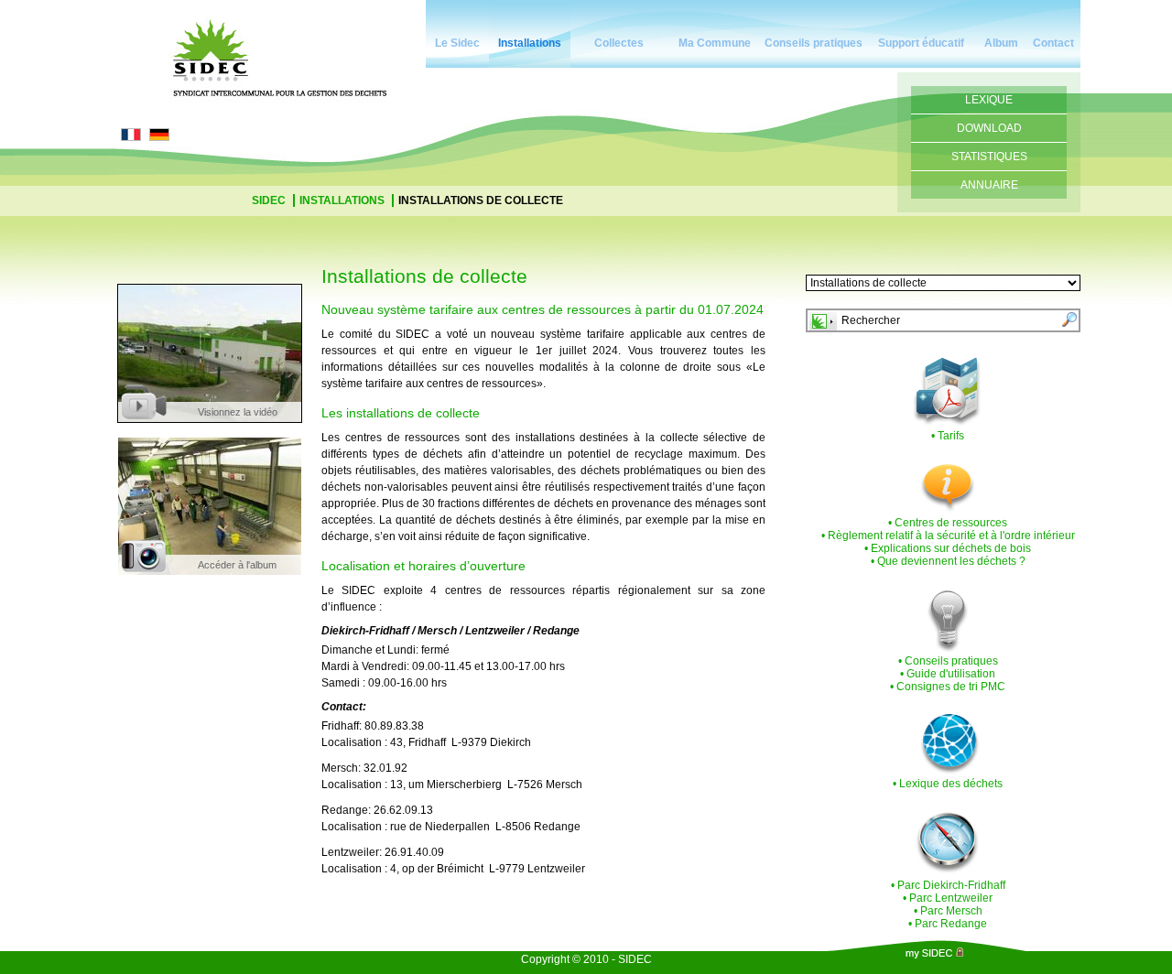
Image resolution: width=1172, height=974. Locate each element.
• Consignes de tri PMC (947, 686)
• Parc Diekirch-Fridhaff (948, 885)
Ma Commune (714, 43)
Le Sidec (457, 43)
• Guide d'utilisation (947, 673)
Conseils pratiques (814, 43)
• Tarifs (947, 435)
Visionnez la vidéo (237, 411)
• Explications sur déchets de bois (947, 548)
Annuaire (989, 185)
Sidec (270, 200)
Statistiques (989, 156)
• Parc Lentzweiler (948, 898)
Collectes (619, 43)
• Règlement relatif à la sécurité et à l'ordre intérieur (948, 535)
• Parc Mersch (948, 910)
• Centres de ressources (947, 522)
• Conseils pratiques (948, 661)
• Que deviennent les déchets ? (948, 561)
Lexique (989, 99)
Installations (529, 43)
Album (1001, 43)
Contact (1053, 43)
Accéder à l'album (237, 564)
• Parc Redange (947, 923)
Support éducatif (921, 43)
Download (989, 128)
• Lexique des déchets (948, 783)
